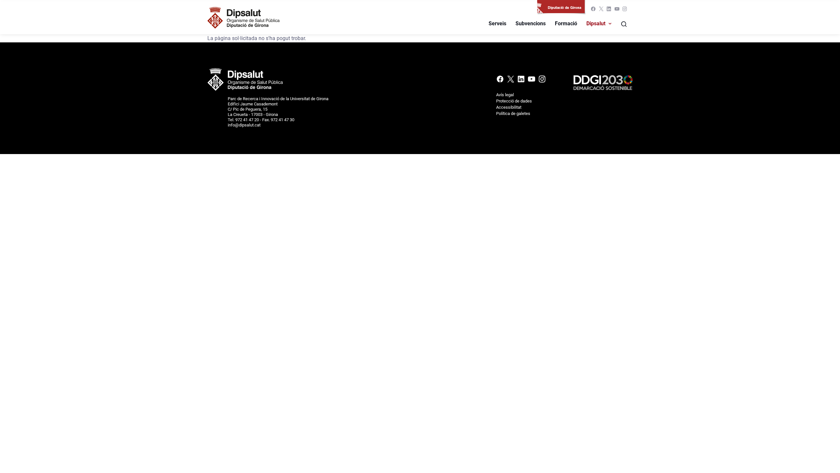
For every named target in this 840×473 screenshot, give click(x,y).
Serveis (497, 23)
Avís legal (505, 94)
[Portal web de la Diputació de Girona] (562, 10)
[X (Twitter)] (601, 10)
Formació (566, 23)
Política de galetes (513, 113)
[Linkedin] (609, 10)
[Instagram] (624, 10)
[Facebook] (593, 10)
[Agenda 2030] (603, 82)
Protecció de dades (514, 101)
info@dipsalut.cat (244, 125)
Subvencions (530, 23)
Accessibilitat (508, 107)
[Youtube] (617, 10)
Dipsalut (595, 23)
